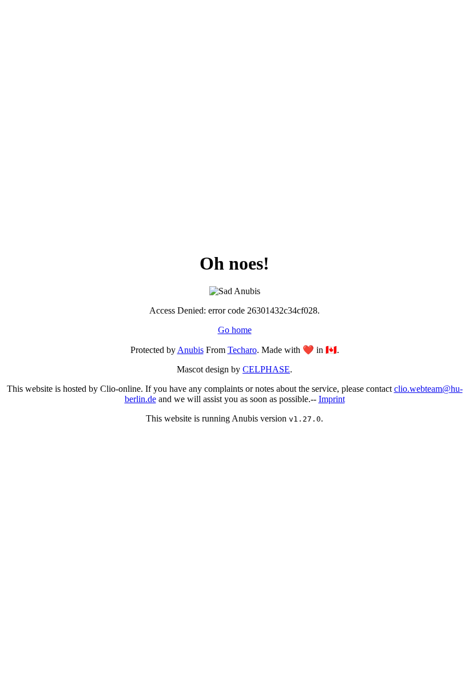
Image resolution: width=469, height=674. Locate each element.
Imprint (332, 399)
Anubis (190, 350)
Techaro (242, 350)
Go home (235, 330)
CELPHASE (266, 369)
